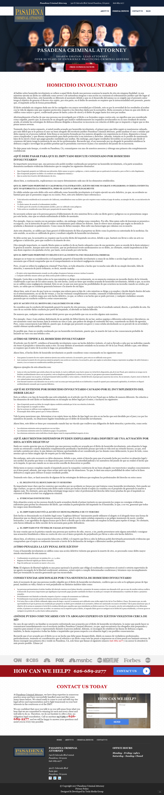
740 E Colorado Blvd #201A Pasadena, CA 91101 (89, 3)
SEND (117, 722)
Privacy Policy (82, 788)
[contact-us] (131, 671)
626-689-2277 (118, 3)
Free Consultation (82, 67)
